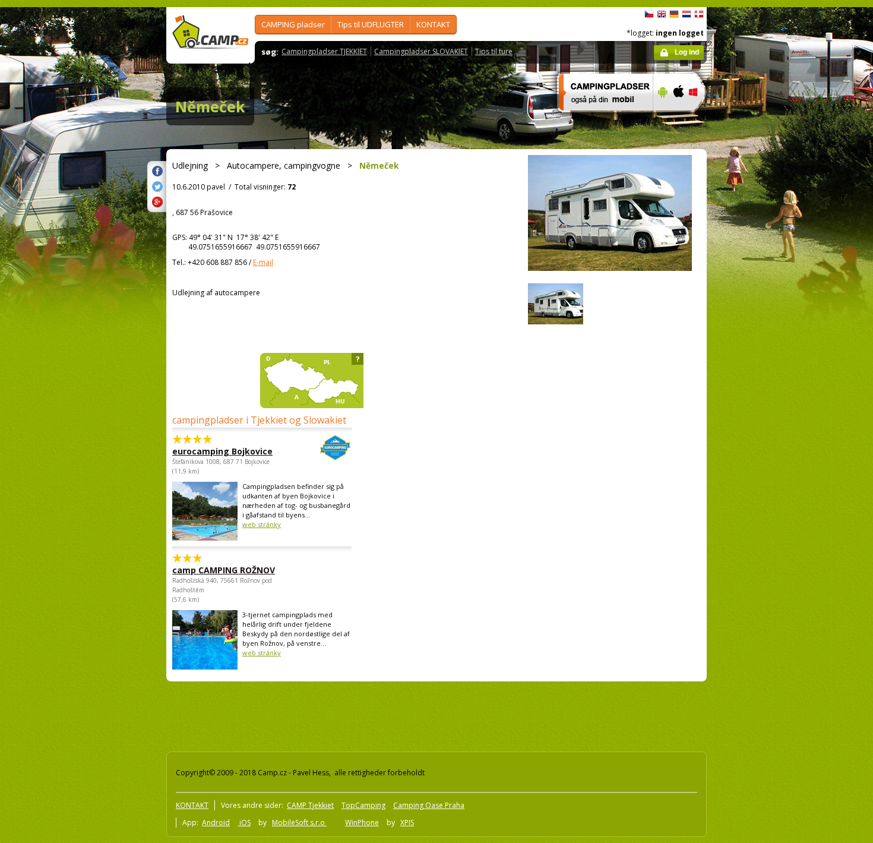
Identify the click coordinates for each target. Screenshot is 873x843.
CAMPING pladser (293, 24)
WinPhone (362, 822)
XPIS (407, 822)
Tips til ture (494, 51)
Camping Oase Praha (428, 805)
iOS (244, 822)
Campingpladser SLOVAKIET (421, 51)
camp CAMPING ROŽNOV (223, 570)
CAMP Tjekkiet (310, 805)
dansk (699, 14)
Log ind (687, 52)
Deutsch (674, 14)
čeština (649, 14)
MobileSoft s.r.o (299, 822)
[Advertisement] (756, 364)
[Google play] (661, 118)
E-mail (263, 262)
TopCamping (363, 805)
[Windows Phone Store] (700, 118)
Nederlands (686, 14)
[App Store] (678, 118)
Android (216, 822)
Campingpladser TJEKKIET (324, 51)
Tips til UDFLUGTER (370, 24)
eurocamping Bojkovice (222, 451)
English (661, 14)
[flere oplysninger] (601, 118)
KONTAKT (433, 24)
